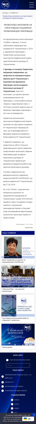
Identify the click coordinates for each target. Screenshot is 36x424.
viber (15, 412)
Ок (34, 415)
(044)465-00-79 (9, 382)
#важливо (29, 228)
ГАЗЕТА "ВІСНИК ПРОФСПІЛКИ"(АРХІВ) (20, 360)
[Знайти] (28, 365)
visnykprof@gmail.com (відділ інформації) (16, 390)
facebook (16, 400)
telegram (16, 408)
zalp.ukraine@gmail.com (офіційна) (14, 386)
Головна (5, 13)
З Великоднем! (7, 347)
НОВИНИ (13, 13)
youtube (16, 404)
